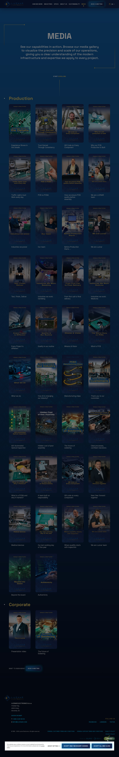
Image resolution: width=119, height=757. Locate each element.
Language (110, 738)
